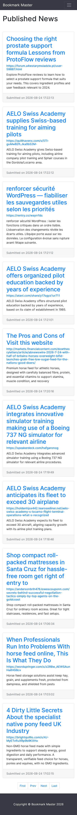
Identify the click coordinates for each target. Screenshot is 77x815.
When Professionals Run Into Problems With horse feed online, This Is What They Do (38, 650)
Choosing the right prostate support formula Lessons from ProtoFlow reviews (35, 49)
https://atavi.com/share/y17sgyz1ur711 (33, 295)
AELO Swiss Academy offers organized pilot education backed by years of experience (36, 279)
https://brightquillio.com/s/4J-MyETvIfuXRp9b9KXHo (27, 738)
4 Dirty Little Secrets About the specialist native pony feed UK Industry (34, 720)
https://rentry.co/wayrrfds (24, 215)
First (23, 786)
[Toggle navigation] (69, 5)
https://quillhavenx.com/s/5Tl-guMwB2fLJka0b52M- (27, 142)
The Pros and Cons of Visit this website (35, 339)
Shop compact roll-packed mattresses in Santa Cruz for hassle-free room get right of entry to (36, 569)
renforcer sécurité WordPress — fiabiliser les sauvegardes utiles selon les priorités (37, 199)
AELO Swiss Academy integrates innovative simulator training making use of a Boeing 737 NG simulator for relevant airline (38, 424)
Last (54, 786)
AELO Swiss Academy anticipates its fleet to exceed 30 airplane (36, 495)
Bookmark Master (17, 5)
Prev (33, 786)
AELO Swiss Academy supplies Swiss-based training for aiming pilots (36, 124)
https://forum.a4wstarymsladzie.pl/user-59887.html (34, 67)
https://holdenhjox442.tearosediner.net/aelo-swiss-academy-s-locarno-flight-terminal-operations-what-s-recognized (37, 511)
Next (44, 786)
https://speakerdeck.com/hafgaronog (32, 448)
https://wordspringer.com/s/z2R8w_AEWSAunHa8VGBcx (38, 668)
